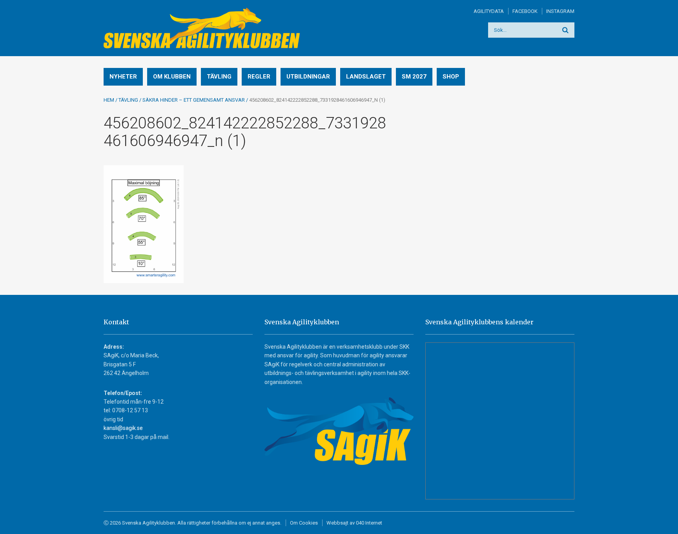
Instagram (560, 11)
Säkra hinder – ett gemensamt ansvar (193, 100)
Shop (451, 76)
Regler (259, 76)
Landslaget (366, 76)
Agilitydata (489, 11)
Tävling (219, 76)
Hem (109, 100)
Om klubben (172, 76)
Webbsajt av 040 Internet (354, 523)
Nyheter (123, 76)
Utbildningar (308, 76)
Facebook (525, 11)
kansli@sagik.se (123, 428)
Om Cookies (304, 523)
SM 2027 (414, 76)
